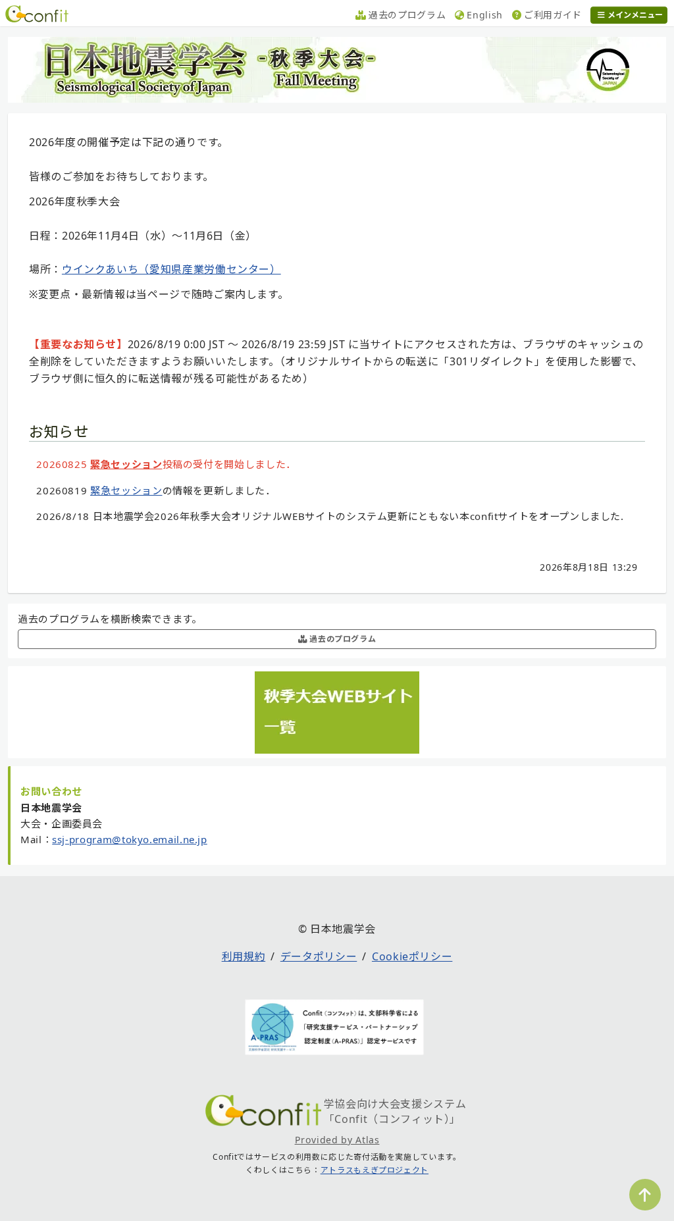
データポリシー (318, 956)
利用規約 (244, 956)
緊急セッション (126, 464)
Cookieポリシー (412, 956)
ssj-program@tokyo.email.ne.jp (129, 839)
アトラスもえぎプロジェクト (374, 1170)
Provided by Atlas (337, 1139)
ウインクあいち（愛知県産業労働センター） (171, 269)
